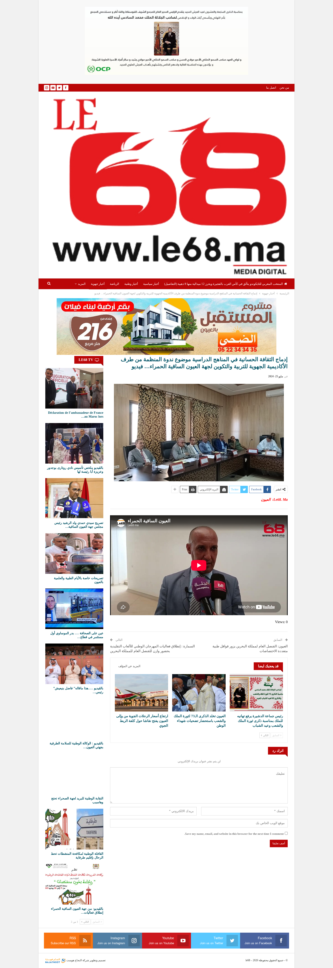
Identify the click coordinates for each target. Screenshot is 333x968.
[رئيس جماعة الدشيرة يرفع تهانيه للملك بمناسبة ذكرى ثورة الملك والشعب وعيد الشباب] (256, 692)
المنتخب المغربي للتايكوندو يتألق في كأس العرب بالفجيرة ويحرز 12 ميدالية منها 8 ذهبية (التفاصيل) (223, 284)
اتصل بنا (271, 87)
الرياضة (114, 284)
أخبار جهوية (98, 284)
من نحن (284, 87)
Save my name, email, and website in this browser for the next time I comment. (234, 833)
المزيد (82, 284)
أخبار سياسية (151, 284)
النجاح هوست (74, 960)
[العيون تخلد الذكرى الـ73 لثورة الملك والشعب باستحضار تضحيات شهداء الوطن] (198, 692)
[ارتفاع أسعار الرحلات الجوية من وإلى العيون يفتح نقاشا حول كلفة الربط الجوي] (141, 692)
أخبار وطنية (131, 284)
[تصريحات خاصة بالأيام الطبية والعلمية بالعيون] (74, 553)
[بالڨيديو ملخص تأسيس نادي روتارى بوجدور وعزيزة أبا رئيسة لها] (74, 443)
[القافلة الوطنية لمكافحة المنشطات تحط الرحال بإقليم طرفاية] (74, 829)
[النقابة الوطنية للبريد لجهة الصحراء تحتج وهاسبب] (74, 774)
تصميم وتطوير (98, 960)
